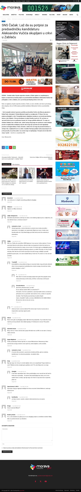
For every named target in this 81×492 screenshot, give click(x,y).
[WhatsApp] (14, 147)
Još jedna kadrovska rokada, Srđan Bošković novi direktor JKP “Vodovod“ (26, 181)
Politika (9, 19)
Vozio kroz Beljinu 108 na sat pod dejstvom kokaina (41, 158)
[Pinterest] (10, 147)
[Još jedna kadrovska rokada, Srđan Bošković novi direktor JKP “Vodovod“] (27, 173)
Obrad (9, 317)
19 (51, 40)
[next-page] (5, 188)
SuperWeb (22, 490)
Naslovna (4, 19)
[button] (77, 15)
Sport (38, 177)
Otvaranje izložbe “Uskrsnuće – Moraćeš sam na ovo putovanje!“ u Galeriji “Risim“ (12, 158)
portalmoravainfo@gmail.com (45, 475)
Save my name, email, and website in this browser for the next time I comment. (23, 448)
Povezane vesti (6, 164)
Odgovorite (9, 202)
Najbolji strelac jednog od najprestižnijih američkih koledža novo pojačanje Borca (44, 181)
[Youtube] (78, 1)
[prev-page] (3, 188)
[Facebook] (74, 1)
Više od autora (15, 164)
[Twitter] (76, 1)
